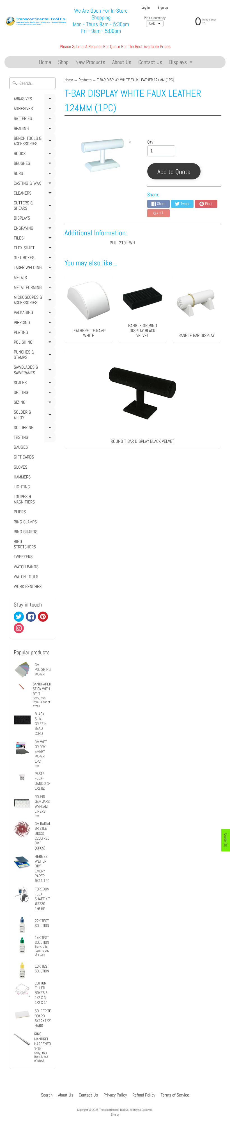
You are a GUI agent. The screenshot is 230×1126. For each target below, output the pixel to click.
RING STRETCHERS (25, 544)
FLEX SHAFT (34, 249)
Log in (146, 8)
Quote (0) (225, 840)
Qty (150, 142)
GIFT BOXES (34, 259)
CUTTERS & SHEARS (34, 206)
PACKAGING (34, 313)
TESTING (34, 438)
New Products (90, 62)
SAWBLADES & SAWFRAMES (34, 370)
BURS (34, 174)
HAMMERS (22, 477)
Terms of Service (175, 1095)
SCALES (34, 384)
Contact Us (150, 62)
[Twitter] (19, 617)
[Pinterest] (43, 617)
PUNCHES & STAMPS (34, 355)
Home (45, 62)
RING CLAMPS (25, 522)
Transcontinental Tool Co (113, 1110)
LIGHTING (22, 487)
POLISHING (34, 343)
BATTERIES (34, 119)
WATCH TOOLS (26, 577)
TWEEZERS (23, 557)
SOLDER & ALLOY (34, 415)
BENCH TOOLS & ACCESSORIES (34, 142)
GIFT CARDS (24, 457)
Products (85, 80)
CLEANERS (34, 194)
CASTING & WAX (34, 184)
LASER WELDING (34, 268)
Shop (63, 62)
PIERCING (34, 323)
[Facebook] (31, 617)
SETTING (34, 393)
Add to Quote (173, 171)
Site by (115, 1114)
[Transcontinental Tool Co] (36, 20)
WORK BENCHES (28, 586)
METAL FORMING (34, 288)
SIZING (34, 403)
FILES (34, 239)
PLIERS (20, 512)
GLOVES (20, 467)
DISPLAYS (34, 219)
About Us (121, 62)
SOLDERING (34, 428)
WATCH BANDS (26, 567)
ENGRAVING (34, 229)
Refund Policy (143, 1095)
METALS (34, 278)
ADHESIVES (34, 109)
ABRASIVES (34, 100)
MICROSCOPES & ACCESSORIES (34, 300)
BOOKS (34, 154)
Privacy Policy (115, 1095)
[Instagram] (19, 628)
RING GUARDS (25, 532)
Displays (181, 63)
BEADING (34, 129)
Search (46, 1095)
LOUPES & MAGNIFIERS (24, 499)
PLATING (34, 333)
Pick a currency (154, 18)
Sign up (163, 8)
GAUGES (21, 447)
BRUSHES (34, 164)
